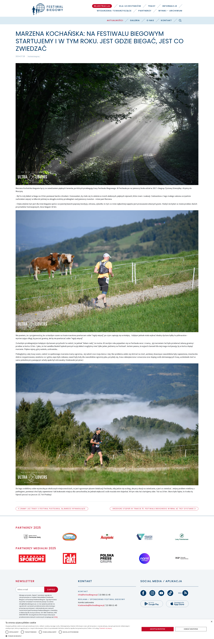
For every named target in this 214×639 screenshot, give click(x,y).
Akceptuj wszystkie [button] (157, 629)
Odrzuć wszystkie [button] (191, 629)
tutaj (55, 617)
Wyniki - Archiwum (170, 10)
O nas (150, 20)
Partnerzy (144, 10)
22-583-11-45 (104, 594)
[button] (71, 636)
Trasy (151, 6)
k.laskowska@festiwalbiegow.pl (91, 605)
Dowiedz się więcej (105, 628)
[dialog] (107, 629)
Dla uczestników (130, 6)
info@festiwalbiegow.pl (88, 594)
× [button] (211, 621)
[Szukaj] (180, 20)
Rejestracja (102, 6)
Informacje (169, 6)
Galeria (135, 20)
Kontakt (166, 20)
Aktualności (115, 20)
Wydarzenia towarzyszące (114, 10)
